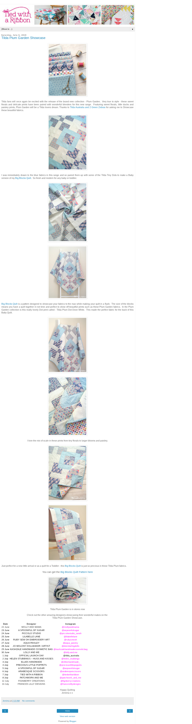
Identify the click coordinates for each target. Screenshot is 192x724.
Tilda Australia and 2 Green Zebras (87, 107)
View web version (67, 716)
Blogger (72, 721)
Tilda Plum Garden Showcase (23, 38)
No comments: (28, 701)
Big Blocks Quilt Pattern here (76, 572)
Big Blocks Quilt (23, 178)
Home (67, 711)
